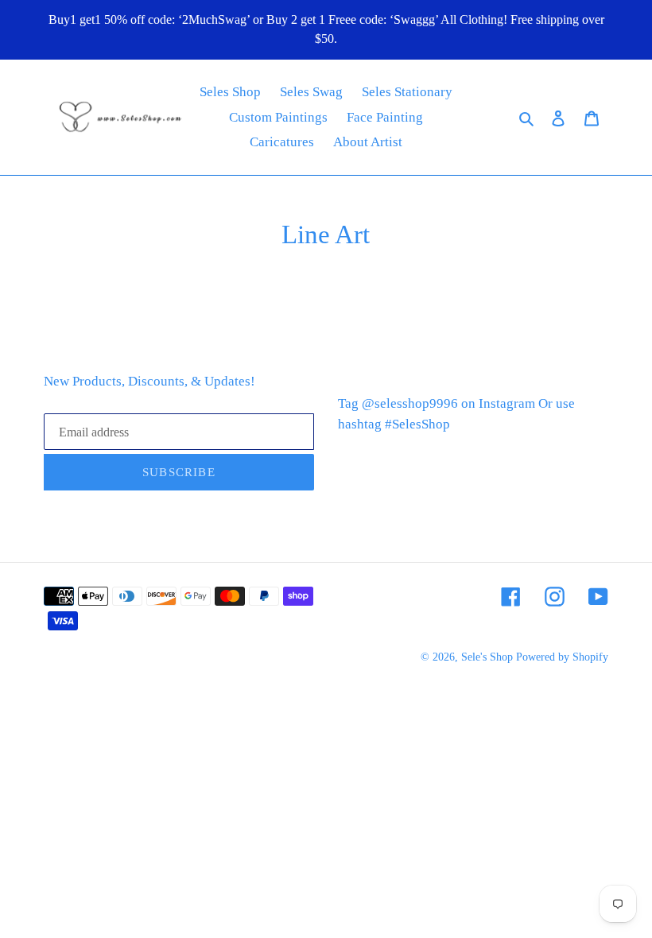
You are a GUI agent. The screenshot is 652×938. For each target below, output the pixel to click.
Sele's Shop (487, 657)
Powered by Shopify (562, 657)
